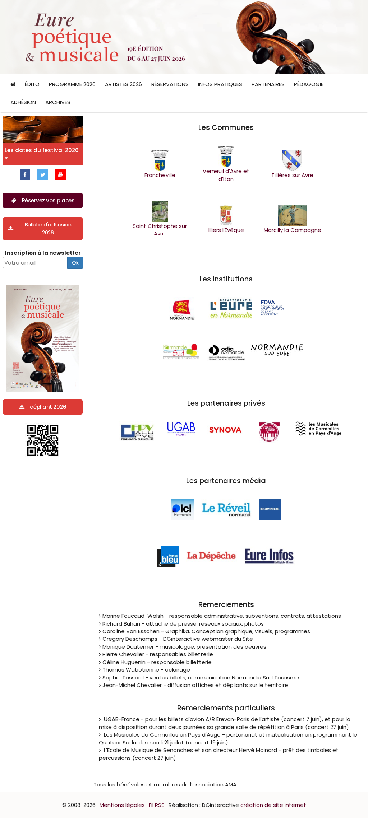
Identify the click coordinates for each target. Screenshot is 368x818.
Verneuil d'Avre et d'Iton (226, 174)
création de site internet (273, 805)
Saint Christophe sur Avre (160, 229)
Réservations (170, 84)
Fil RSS (157, 805)
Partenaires (268, 84)
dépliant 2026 (48, 407)
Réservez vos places (48, 200)
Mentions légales (122, 805)
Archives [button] (57, 102)
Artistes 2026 (123, 84)
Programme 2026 (72, 84)
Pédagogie (308, 84)
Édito (32, 84)
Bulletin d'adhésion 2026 (48, 228)
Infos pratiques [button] (220, 84)
